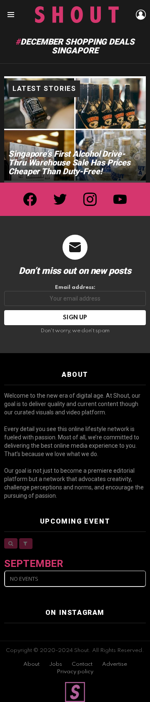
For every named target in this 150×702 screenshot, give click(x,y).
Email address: (75, 287)
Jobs (55, 664)
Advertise (114, 664)
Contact (82, 664)
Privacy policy (75, 671)
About (31, 664)
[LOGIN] (141, 14)
